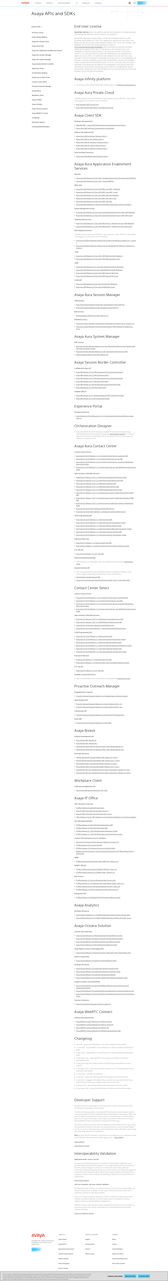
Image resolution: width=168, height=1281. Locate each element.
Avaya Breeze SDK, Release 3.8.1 (86, 743)
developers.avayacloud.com (126, 85)
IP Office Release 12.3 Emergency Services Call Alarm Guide (95, 848)
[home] (25, 3)
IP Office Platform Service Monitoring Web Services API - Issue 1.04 (98, 886)
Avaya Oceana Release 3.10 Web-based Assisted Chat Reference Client (99, 935)
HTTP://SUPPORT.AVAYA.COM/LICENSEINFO (88, 47)
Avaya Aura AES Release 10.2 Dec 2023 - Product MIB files (95, 181)
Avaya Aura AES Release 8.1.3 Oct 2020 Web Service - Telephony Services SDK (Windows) (105, 223)
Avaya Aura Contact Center (41, 77)
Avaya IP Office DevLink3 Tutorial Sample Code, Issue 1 (94, 814)
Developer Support (38, 122)
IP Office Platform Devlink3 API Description (90, 808)
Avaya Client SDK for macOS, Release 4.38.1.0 (91, 145)
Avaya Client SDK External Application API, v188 (91, 790)
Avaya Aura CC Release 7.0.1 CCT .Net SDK (90, 554)
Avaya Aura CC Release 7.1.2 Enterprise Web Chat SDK (94, 543)
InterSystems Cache (123, 678)
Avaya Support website (117, 434)
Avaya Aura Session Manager (41, 55)
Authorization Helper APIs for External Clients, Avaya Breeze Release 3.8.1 (100, 749)
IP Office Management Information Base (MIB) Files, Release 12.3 (97, 861)
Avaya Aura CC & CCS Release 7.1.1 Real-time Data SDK (94, 519)
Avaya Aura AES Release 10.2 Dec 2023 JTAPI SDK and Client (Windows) (99, 256)
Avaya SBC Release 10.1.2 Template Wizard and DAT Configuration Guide (100, 395)
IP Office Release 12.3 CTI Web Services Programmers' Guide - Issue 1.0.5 (100, 883)
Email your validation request (84, 1213)
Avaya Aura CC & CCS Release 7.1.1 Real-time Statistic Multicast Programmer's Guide (104, 529)
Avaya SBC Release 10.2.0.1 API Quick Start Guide (92, 381)
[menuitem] (39, 3)
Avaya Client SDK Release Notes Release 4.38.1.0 (92, 156)
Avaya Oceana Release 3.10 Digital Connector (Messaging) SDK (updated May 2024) (103, 953)
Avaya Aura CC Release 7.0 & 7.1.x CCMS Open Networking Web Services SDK (101, 477)
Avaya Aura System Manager (41, 59)
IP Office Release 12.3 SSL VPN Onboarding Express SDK (94, 825)
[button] (134, 3)
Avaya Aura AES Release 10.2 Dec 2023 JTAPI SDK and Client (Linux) (98, 259)
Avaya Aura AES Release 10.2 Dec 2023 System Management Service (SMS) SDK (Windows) (105, 212)
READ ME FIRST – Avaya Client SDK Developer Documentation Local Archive (101, 125)
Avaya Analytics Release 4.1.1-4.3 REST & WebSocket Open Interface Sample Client (103, 915)
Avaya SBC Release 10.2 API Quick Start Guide (91, 387)
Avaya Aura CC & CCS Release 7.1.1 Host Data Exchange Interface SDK (99, 532)
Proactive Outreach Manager (41, 86)
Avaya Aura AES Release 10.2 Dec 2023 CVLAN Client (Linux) (95, 287)
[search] (134, 3)
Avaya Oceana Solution (40, 109)
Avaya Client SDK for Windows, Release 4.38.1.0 (91, 148)
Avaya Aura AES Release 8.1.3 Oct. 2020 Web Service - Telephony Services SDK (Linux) (104, 226)
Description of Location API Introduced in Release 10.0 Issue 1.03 (97, 842)
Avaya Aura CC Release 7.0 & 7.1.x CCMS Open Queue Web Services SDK (99, 480)
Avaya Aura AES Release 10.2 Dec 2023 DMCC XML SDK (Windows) (97, 195)
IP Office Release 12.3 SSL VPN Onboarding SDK (91, 828)
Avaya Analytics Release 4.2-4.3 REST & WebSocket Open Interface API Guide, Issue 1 (103, 918)
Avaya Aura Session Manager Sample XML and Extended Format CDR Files (100, 305)
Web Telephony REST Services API (87, 104)
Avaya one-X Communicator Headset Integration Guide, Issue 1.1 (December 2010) (103, 580)
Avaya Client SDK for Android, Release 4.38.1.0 (91, 136)
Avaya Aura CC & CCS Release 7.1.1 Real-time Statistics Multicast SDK (98, 526)
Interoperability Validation (41, 127)
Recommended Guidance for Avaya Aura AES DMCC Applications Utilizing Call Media (103, 204)
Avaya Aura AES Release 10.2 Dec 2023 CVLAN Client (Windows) (96, 284)
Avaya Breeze (36, 91)
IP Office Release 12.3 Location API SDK (89, 845)
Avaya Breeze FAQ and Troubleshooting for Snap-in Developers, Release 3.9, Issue (103, 770)
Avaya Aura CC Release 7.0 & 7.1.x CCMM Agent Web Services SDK (97, 487)
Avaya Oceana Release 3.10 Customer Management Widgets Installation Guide (101, 978)
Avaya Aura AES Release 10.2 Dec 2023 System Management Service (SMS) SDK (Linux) (104, 215)
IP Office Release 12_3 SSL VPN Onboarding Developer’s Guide (96, 831)
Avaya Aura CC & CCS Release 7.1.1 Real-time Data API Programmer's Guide (100, 523)
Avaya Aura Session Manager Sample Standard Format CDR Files (97, 308)
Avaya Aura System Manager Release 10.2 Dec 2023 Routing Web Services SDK (102, 351)
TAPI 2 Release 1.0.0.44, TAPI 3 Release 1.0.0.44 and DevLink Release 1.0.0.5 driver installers (106, 817)
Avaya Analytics (37, 104)
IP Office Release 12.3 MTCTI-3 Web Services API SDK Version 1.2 (97, 889)
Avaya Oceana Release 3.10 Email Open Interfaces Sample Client (97, 968)
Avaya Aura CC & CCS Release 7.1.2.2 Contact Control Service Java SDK (99, 459)
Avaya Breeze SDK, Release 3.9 (86, 740)
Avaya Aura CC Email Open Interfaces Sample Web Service (95, 509)
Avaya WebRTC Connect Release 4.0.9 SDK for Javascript (94, 1025)
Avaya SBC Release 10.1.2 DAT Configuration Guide (92, 398)
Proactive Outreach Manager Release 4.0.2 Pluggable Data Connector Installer (102, 696)
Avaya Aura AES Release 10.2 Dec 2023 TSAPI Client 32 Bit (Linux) (97, 273)
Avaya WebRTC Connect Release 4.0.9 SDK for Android (94, 1021)
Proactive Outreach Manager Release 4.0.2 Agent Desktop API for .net (99, 704)
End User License (37, 32)
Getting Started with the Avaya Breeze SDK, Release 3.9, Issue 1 (97, 757)
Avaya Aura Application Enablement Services (47, 50)
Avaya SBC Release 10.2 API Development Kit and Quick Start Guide (98, 384)
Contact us (142, 3)
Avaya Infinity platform (39, 37)
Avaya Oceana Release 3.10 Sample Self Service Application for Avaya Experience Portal (105, 991)
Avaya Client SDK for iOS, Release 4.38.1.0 (90, 139)
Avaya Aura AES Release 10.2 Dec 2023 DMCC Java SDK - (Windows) (98, 189)
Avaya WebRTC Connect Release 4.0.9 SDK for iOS (92, 1028)
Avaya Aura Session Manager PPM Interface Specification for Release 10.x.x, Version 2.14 (105, 323)
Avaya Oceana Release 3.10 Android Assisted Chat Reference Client (98, 942)
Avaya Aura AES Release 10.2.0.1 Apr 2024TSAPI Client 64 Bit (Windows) (99, 270)
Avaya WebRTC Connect (40, 113)
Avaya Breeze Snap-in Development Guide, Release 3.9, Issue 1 (96, 764)
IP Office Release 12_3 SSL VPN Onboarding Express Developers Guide (99, 834)
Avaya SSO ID (119, 1137)
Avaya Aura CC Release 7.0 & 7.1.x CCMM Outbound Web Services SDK (99, 490)
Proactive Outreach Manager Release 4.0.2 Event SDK (93, 723)
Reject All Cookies (130, 1276)
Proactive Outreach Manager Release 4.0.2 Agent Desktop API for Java (99, 707)
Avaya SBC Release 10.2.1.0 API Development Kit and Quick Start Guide (99, 372)
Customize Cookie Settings (115, 1276)
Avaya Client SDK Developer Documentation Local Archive (95, 128)
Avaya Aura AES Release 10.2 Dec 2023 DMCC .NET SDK (94, 201)
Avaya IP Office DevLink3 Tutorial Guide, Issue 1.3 (92, 811)
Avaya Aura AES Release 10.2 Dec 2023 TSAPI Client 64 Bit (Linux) (97, 276)
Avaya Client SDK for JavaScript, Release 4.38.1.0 (92, 142)
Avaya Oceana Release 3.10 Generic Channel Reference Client (96, 961)
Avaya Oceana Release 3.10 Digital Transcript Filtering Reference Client (99, 939)
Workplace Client (37, 95)
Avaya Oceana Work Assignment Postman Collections (93, 1004)
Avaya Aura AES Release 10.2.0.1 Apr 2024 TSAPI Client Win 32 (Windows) (100, 267)
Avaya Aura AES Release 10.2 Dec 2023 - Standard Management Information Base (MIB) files (106, 178)
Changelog (35, 118)
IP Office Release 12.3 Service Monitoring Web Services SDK (95, 880)
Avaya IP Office (37, 100)
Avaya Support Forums (81, 1146)
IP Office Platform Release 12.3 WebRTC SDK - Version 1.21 (95, 872)
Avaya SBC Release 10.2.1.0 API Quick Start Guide (92, 375)
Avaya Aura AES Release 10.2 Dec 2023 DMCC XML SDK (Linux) (96, 198)
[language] (130, 3)
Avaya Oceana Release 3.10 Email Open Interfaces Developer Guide (98, 971)
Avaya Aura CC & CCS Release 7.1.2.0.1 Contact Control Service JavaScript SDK (102, 456)
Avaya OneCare (79, 1142)
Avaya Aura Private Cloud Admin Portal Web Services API (94, 108)
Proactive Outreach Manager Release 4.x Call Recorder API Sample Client (100, 715)
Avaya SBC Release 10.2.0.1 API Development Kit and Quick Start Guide (99, 378)
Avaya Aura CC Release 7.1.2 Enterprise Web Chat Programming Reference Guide (102, 546)
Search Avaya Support (81, 1180)
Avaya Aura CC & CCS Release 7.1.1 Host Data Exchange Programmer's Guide (101, 535)
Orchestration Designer (40, 73)
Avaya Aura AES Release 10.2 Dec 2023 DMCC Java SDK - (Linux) (97, 192)
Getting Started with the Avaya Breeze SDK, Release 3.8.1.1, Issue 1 (98, 760)
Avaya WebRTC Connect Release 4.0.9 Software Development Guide (98, 1031)
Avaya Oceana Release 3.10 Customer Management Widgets (95, 975)
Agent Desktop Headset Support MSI (88, 577)
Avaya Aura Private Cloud (40, 41)
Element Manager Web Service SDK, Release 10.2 (92, 316)
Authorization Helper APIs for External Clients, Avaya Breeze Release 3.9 (99, 746)
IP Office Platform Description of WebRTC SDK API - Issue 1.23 (96, 869)
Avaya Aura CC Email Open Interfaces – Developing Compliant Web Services (101, 512)
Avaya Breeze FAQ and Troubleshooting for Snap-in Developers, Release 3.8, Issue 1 (103, 773)
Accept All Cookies (144, 1276)
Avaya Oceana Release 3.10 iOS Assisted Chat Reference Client (96, 945)
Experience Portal (38, 68)
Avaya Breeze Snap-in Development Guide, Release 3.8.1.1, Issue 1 (98, 767)
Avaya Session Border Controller (43, 64)
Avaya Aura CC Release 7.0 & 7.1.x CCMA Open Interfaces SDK (96, 483)
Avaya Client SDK (37, 46)
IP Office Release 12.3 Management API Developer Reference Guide (98, 897)
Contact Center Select (39, 82)
